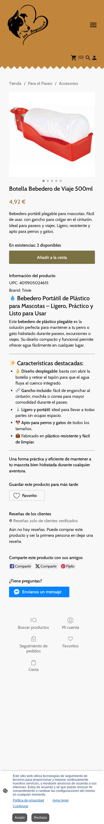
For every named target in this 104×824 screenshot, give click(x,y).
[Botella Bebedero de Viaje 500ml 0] (52, 134)
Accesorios (68, 83)
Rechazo (40, 817)
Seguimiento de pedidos (33, 648)
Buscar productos (33, 627)
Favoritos (70, 645)
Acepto (20, 817)
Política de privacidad (28, 800)
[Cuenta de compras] (94, 58)
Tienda (15, 83)
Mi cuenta (70, 627)
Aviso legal (61, 800)
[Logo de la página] (28, 25)
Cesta (34, 669)
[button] (27, 495)
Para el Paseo (40, 83)
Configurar (20, 806)
